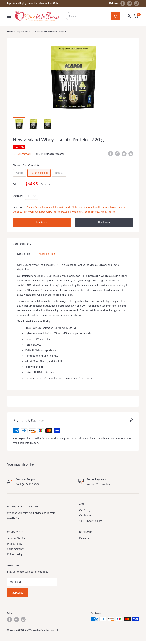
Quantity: (18, 195)
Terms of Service (16, 538)
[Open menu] (9, 16)
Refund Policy (14, 554)
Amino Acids (34, 206)
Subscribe (17, 592)
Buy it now (104, 222)
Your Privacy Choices (90, 520)
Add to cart (42, 222)
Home (10, 31)
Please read (85, 538)
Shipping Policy (15, 548)
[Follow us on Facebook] (122, 3)
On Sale (17, 211)
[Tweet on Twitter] (124, 153)
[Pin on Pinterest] (117, 153)
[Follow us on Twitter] (129, 3)
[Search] (115, 16)
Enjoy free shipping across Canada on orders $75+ (32, 3)
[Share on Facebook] (110, 153)
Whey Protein (108, 211)
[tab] (23, 253)
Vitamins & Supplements (85, 211)
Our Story (84, 510)
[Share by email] (130, 153)
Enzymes (47, 206)
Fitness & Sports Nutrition (67, 206)
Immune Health (91, 206)
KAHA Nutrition (22, 154)
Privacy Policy (14, 543)
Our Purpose (86, 515)
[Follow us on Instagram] (136, 3)
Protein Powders (62, 211)
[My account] (129, 16)
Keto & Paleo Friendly (113, 206)
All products (22, 31)
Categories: (19, 206)
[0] (136, 16)
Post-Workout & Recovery (37, 211)
